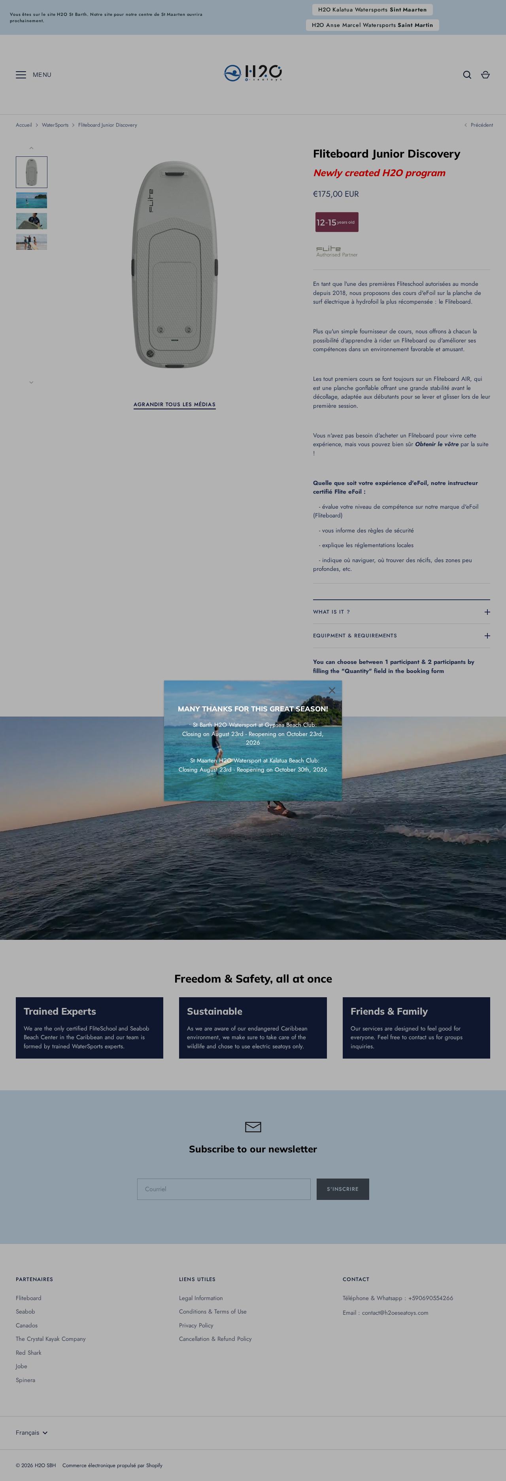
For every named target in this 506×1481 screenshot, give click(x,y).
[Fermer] (332, 690)
